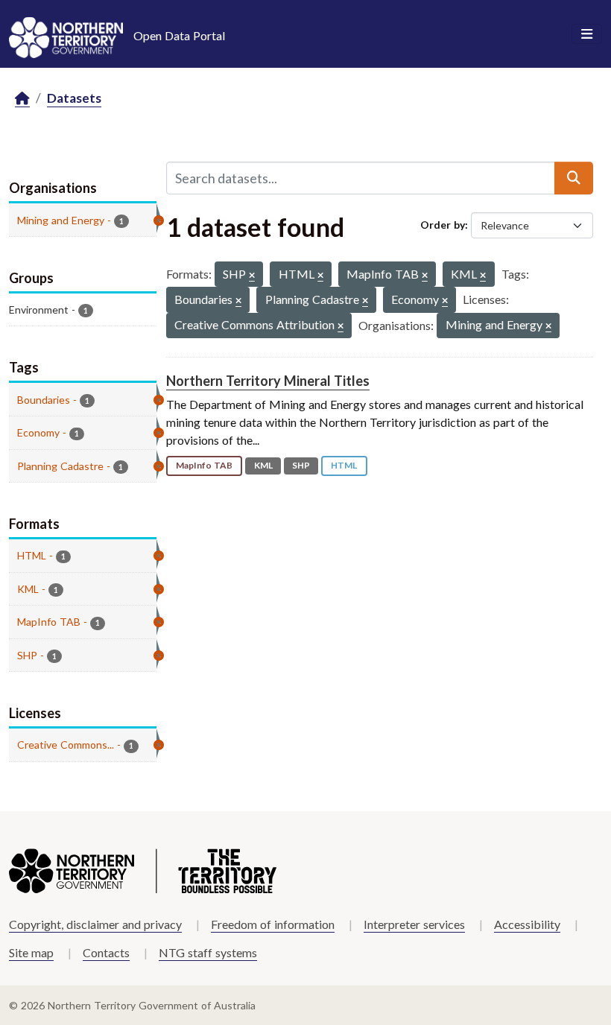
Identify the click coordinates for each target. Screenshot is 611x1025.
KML (263, 465)
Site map (31, 952)
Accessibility (527, 924)
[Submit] (573, 178)
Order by (442, 224)
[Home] (22, 98)
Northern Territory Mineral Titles (268, 380)
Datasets (74, 98)
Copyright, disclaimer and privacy (95, 924)
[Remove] (252, 276)
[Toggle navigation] (587, 34)
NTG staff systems (208, 952)
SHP (301, 465)
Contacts (106, 952)
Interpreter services (414, 924)
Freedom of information (273, 924)
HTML (344, 465)
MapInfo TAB (204, 465)
